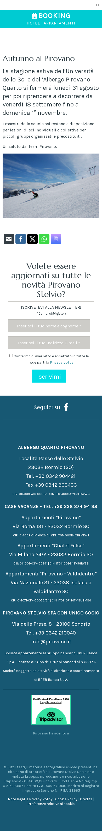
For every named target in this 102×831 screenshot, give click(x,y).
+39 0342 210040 (55, 633)
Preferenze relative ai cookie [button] (51, 804)
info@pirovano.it (51, 642)
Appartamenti (59, 23)
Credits (86, 799)
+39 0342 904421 (55, 476)
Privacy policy (61, 362)
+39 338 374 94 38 (75, 506)
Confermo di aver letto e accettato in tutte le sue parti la (51, 359)
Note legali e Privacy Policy (30, 799)
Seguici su (47, 407)
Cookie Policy (66, 799)
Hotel (33, 23)
